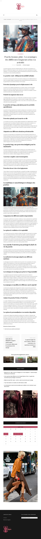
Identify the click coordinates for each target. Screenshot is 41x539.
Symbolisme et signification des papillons (32, 361)
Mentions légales (7, 519)
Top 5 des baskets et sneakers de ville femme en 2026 (15, 382)
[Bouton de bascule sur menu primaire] (3, 15)
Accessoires (18, 359)
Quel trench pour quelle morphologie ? (12, 328)
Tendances (34, 359)
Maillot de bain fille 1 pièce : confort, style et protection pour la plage (18, 380)
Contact (5, 517)
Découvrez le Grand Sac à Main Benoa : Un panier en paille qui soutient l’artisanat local (8, 359)
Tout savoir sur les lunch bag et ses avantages (20, 361)
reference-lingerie (26, 65)
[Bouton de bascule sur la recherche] (36, 15)
